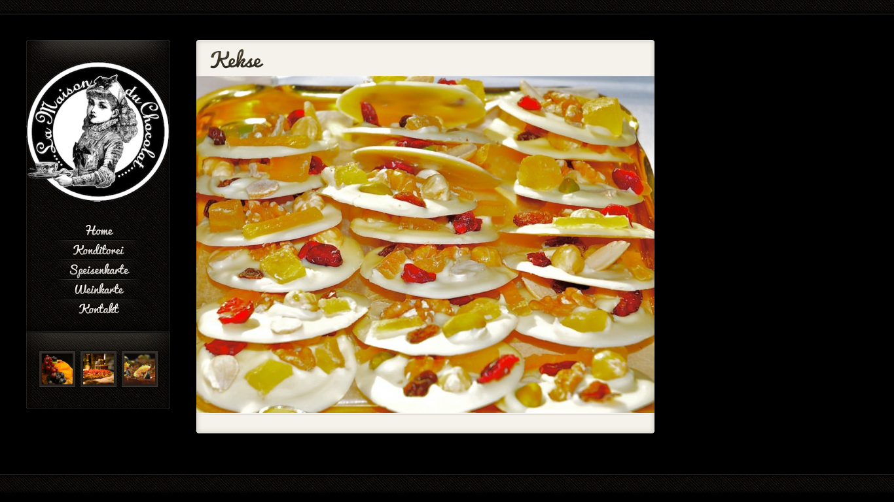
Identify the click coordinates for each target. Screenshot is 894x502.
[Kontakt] (98, 307)
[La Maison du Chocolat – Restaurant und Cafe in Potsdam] (98, 199)
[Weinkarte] (98, 287)
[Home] (98, 229)
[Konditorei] (98, 248)
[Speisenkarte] (98, 268)
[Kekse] (425, 410)
